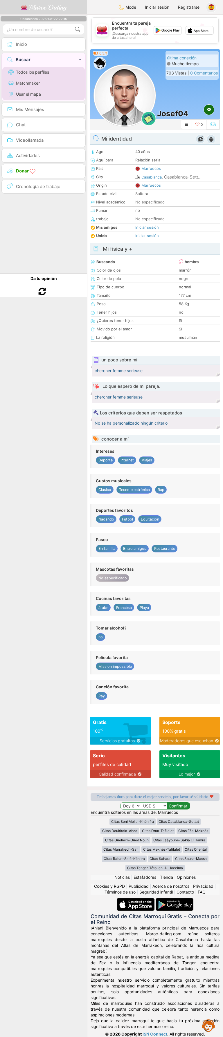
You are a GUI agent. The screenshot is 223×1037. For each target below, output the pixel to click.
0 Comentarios (204, 72)
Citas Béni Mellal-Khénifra (132, 821)
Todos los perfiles (32, 72)
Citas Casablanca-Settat (179, 821)
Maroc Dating (46, 7)
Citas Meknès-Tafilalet (161, 849)
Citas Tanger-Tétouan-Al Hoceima (155, 868)
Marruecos (151, 168)
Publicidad (139, 886)
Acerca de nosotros (170, 886)
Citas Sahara (160, 858)
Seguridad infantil (156, 891)
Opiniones (186, 877)
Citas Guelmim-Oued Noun (127, 840)
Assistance (208, 1025)
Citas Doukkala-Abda (119, 831)
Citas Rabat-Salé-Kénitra (124, 858)
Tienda (166, 877)
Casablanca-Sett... (183, 177)
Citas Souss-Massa (191, 858)
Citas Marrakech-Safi (121, 849)
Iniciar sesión (157, 7)
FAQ (202, 891)
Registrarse (188, 7)
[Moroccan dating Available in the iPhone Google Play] (174, 900)
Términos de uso (120, 891)
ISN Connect (155, 1033)
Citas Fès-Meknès (193, 831)
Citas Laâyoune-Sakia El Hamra (179, 840)
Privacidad (203, 886)
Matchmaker (28, 83)
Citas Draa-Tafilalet (158, 831)
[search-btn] (77, 29)
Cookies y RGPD (109, 886)
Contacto (185, 891)
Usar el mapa (28, 94)
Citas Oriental (196, 849)
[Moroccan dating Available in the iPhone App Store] (136, 900)
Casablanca (151, 177)
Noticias (122, 877)
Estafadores (145, 877)
